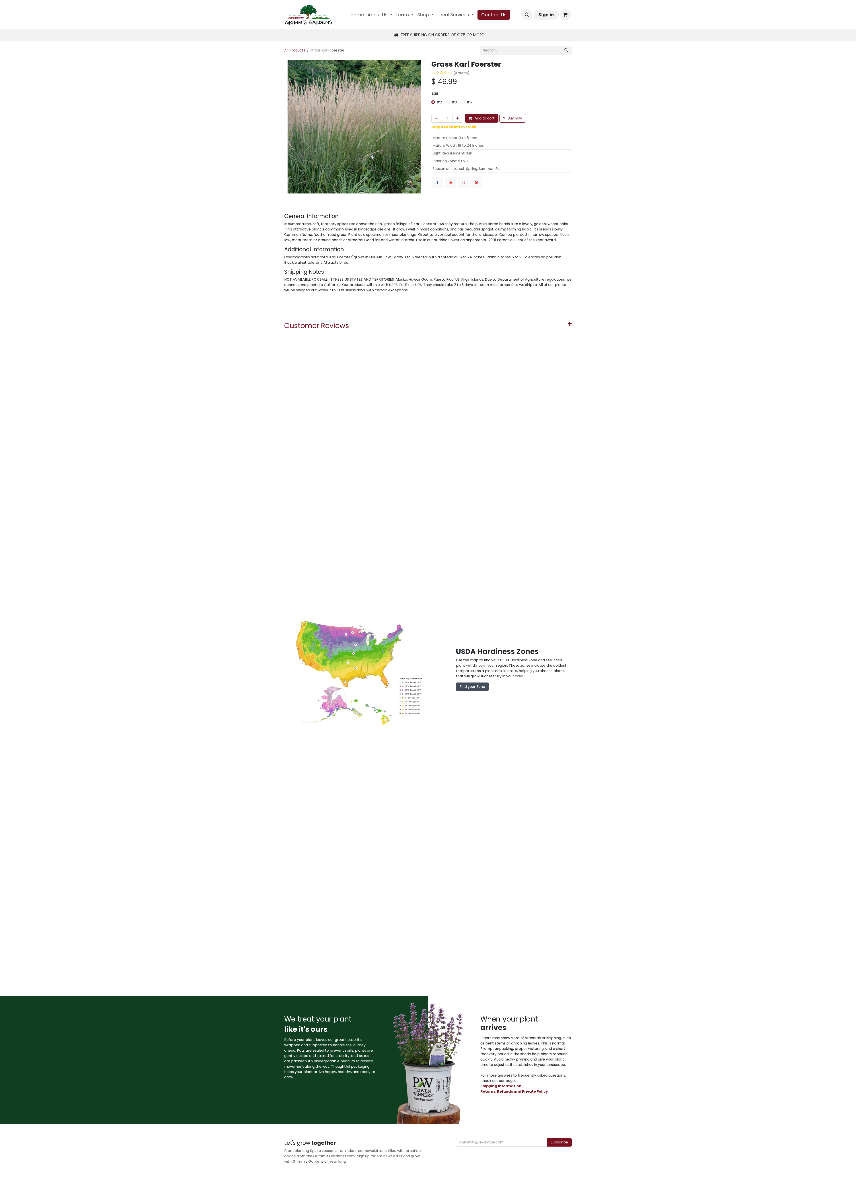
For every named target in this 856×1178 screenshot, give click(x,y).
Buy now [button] (514, 118)
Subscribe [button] (559, 1142)
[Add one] (458, 118)
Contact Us (493, 15)
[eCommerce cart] (565, 14)
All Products (294, 50)
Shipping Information (500, 1086)
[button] (527, 14)
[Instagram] (463, 182)
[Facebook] (437, 182)
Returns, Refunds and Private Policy (514, 1091)
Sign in (546, 15)
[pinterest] (476, 182)
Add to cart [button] (484, 118)
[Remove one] (436, 118)
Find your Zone (472, 686)
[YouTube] (450, 182)
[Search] (566, 50)
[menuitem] (357, 15)
